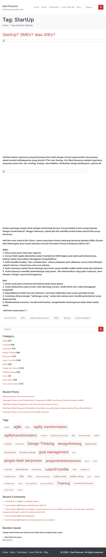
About (44, 7)
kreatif (95, 461)
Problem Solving (9, 372)
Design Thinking (9, 353)
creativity (8, 444)
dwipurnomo (91, 444)
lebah (75, 469)
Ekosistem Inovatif (27, 452)
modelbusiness (10, 477)
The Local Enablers (10, 384)
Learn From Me (9, 360)
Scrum (5, 376)
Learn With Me (68, 7)
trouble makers (9, 490)
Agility (5, 341)
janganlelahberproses (63, 461)
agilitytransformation (20, 435)
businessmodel (84, 436)
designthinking (69, 444)
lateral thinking (22, 469)
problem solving (76, 476)
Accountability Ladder (30, 501)
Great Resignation (27, 516)
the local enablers (82, 318)
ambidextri (44, 435)
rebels (89, 476)
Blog (79, 7)
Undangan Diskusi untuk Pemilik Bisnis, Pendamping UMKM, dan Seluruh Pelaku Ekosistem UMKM (43, 400)
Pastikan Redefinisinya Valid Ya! (33, 505)
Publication (54, 7)
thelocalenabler (31, 483)
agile (17, 427)
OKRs (5, 364)
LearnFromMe (57, 469)
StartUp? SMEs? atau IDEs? (29, 34)
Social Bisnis (8, 380)
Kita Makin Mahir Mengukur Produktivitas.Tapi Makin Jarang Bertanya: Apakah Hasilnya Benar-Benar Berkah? (47, 408)
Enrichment (7, 356)
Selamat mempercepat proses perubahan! (37, 520)
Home (36, 7)
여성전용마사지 (11, 501)
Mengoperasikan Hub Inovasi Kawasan (19, 396)
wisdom (19, 490)
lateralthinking (36, 469)
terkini (20, 483)
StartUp (67, 318)
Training (63, 483)
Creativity (6, 345)
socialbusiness (9, 483)
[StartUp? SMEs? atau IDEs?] (53, 96)
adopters (7, 427)
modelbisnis (84, 469)
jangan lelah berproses (39, 318)
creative (96, 436)
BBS (73, 436)
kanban (87, 461)
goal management (54, 452)
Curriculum (7, 349)
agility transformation (50, 427)
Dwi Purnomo (10, 6)
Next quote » (8, 540)
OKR (21, 476)
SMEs (56, 318)
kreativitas (8, 469)
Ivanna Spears (11, 505)
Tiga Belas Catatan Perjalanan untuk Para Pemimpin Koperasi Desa (30, 404)
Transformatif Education (83, 483)
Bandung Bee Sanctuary (59, 436)
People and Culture (10, 368)
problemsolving (60, 476)
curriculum (19, 444)
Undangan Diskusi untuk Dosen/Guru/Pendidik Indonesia (26, 412)
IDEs (23, 318)
